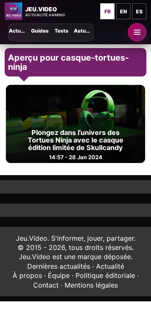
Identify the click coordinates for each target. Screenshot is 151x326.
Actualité (110, 266)
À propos (27, 275)
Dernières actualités (58, 266)
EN (123, 11)
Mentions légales (91, 285)
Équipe (59, 275)
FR (107, 11)
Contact (46, 285)
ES (139, 11)
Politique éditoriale (105, 275)
